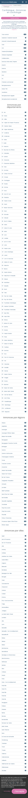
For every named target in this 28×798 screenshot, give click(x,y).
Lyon (14, 624)
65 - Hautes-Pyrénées (14, 306)
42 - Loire (14, 245)
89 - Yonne (14, 381)
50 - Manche (14, 265)
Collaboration (14, 58)
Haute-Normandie (14, 470)
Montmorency (14, 658)
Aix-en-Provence (14, 543)
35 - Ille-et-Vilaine (14, 221)
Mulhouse (14, 662)
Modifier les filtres (14, 18)
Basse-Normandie (14, 436)
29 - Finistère (14, 197)
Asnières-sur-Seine (14, 556)
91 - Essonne (14, 384)
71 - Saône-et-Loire (14, 323)
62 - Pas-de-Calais (14, 296)
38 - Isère (14, 231)
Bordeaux (14, 570)
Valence (14, 753)
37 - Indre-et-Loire (14, 228)
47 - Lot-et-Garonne (14, 258)
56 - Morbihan (14, 282)
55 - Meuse (14, 279)
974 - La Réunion (14, 408)
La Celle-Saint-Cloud (14, 614)
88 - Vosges (14, 377)
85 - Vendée (14, 367)
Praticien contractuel (14, 82)
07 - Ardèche (14, 133)
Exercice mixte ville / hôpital (14, 61)
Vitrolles (14, 770)
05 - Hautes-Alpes (14, 126)
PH (14, 78)
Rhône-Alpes (14, 525)
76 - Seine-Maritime (14, 340)
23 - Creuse (14, 177)
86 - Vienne (14, 371)
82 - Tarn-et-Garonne (14, 357)
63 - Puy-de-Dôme (14, 299)
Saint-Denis (14, 726)
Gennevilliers (14, 607)
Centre (14, 450)
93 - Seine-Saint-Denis (14, 391)
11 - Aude (14, 143)
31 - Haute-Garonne (14, 207)
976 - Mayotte (14, 412)
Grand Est (14, 467)
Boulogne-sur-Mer (14, 573)
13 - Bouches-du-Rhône (14, 150)
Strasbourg (14, 740)
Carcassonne (14, 583)
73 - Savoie (14, 330)
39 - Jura (14, 235)
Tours (14, 747)
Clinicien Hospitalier (14, 55)
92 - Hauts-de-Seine (14, 388)
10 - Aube (14, 139)
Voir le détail (7, 791)
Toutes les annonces (7, 5)
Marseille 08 (14, 634)
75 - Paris (14, 337)
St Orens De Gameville (14, 736)
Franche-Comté (14, 463)
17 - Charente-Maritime (14, 163)
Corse (14, 460)
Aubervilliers (14, 560)
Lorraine (14, 487)
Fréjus (14, 604)
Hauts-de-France (14, 474)
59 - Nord (14, 289)
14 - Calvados (14, 153)
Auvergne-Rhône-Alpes (14, 433)
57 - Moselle (14, 286)
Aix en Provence (14, 539)
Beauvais (14, 566)
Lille (14, 621)
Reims (14, 713)
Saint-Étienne (14, 730)
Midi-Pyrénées (14, 491)
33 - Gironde (14, 214)
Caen (14, 580)
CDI (14, 48)
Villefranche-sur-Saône (14, 764)
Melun (14, 645)
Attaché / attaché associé (14, 41)
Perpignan (14, 702)
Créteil (14, 594)
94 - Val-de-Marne (14, 395)
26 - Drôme (14, 187)
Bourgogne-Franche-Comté (14, 443)
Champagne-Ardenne (14, 457)
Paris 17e (14, 689)
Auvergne (14, 429)
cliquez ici (14, 29)
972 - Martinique (14, 405)
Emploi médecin (17, 5)
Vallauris (14, 760)
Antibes (14, 553)
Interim (14, 65)
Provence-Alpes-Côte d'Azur (14, 521)
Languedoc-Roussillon (14, 480)
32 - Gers (14, 211)
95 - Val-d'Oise (14, 398)
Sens (14, 733)
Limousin (14, 484)
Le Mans (14, 617)
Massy (14, 638)
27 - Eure (14, 190)
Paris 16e (14, 685)
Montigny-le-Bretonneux (14, 655)
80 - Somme (14, 350)
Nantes (14, 665)
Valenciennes (14, 757)
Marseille (14, 628)
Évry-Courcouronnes (14, 600)
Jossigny (14, 611)
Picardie (14, 514)
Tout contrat (14, 34)
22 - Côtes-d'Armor (14, 173)
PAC (14, 75)
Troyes (14, 750)
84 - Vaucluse (14, 364)
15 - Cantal (14, 156)
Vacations (14, 92)
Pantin (14, 675)
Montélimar (14, 651)
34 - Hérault (14, 218)
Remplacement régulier (14, 95)
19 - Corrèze (14, 170)
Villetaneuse (14, 767)
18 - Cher (14, 167)
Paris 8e (14, 696)
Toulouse (14, 743)
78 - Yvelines (14, 347)
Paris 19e (14, 692)
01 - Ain (14, 112)
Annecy (14, 549)
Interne (14, 68)
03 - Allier (14, 119)
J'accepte (19, 791)
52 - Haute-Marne (14, 272)
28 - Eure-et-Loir (14, 194)
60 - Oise (14, 292)
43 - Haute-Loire (14, 248)
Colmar (14, 590)
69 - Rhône (14, 320)
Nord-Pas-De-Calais (14, 494)
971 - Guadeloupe (14, 401)
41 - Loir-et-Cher (14, 241)
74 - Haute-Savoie (14, 333)
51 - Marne (14, 269)
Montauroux (14, 648)
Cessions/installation (14, 51)
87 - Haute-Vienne (14, 374)
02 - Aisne (14, 116)
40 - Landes (14, 238)
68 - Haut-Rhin (14, 316)
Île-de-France (14, 477)
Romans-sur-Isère (14, 723)
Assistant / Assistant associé (14, 38)
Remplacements (14, 85)
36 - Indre (14, 224)
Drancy (14, 597)
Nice (14, 668)
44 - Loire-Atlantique (14, 252)
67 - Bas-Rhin (14, 313)
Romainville (14, 719)
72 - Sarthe (14, 326)
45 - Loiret (14, 255)
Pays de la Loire (14, 508)
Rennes (14, 716)
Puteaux (14, 709)
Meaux (14, 641)
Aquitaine (14, 426)
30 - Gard (14, 204)
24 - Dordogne (14, 180)
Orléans (14, 672)
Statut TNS (14, 89)
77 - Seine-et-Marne (14, 343)
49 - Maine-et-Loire (14, 262)
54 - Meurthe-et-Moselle (14, 275)
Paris (14, 679)
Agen (14, 536)
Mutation (14, 72)
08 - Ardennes (14, 136)
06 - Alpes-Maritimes (14, 129)
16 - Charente (14, 160)
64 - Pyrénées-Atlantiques (14, 303)
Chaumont (14, 587)
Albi (14, 546)
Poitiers (14, 706)
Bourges (14, 577)
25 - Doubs (14, 184)
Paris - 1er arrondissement (14, 682)
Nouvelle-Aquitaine (14, 501)
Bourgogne (14, 440)
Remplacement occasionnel (14, 99)
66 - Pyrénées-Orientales (14, 309)
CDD (14, 44)
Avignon (14, 563)
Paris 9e (14, 699)
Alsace (14, 423)
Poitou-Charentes (14, 518)
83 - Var (14, 360)
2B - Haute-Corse (14, 201)
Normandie (14, 497)
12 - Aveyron (14, 146)
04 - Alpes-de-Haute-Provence (14, 122)
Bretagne (14, 446)
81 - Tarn (14, 354)
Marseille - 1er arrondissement (14, 631)
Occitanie (14, 504)
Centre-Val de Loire (14, 453)
